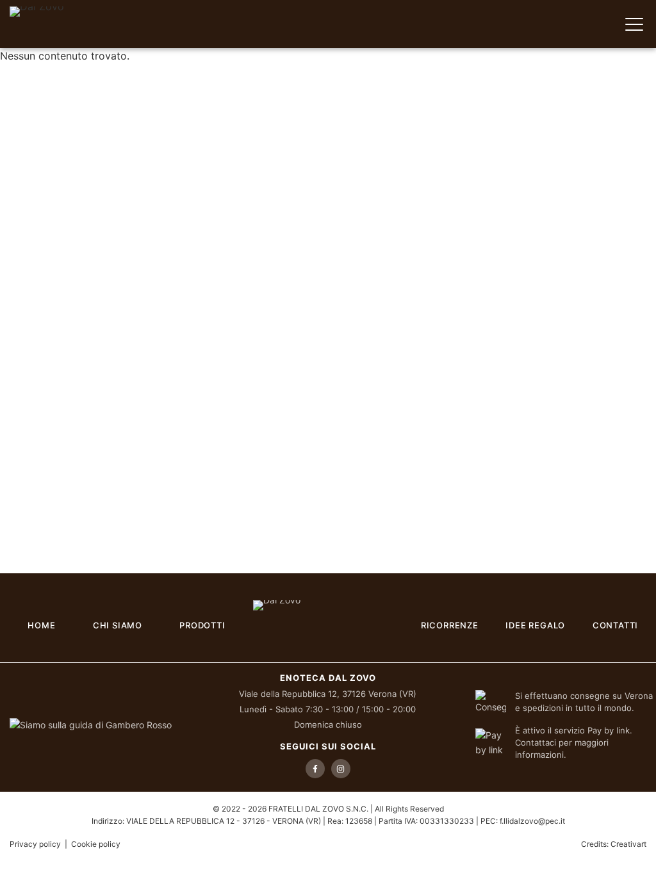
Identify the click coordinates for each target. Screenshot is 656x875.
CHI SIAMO (117, 625)
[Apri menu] (634, 24)
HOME (41, 625)
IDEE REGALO (535, 625)
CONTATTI (615, 625)
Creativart (628, 844)
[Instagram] (340, 768)
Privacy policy (35, 844)
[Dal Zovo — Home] (62, 24)
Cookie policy (95, 844)
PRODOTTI (202, 625)
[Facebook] (315, 768)
